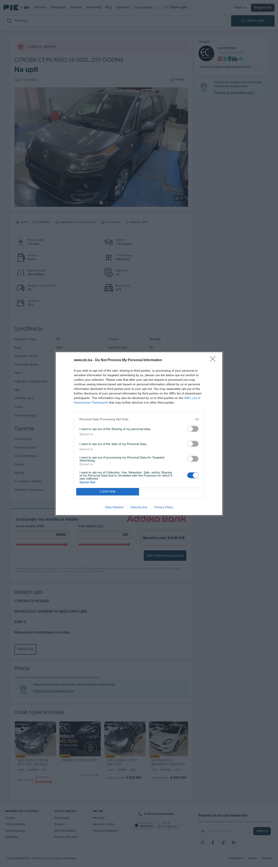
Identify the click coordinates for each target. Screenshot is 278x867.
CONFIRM (108, 491)
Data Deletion (114, 507)
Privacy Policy (163, 507)
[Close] (214, 360)
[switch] (193, 429)
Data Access (139, 507)
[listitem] (139, 419)
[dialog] (139, 433)
